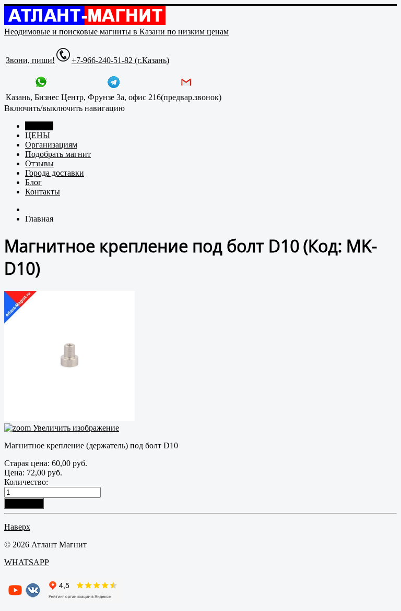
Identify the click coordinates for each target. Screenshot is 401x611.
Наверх (17, 526)
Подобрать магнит (58, 154)
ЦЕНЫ (37, 135)
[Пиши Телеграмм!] (113, 85)
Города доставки (54, 172)
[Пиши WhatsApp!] (41, 85)
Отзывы (39, 163)
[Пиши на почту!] (186, 85)
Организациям (51, 144)
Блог (33, 182)
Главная (39, 125)
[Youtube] (15, 595)
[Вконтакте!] (33, 595)
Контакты (42, 191)
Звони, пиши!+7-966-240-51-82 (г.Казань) (87, 60)
